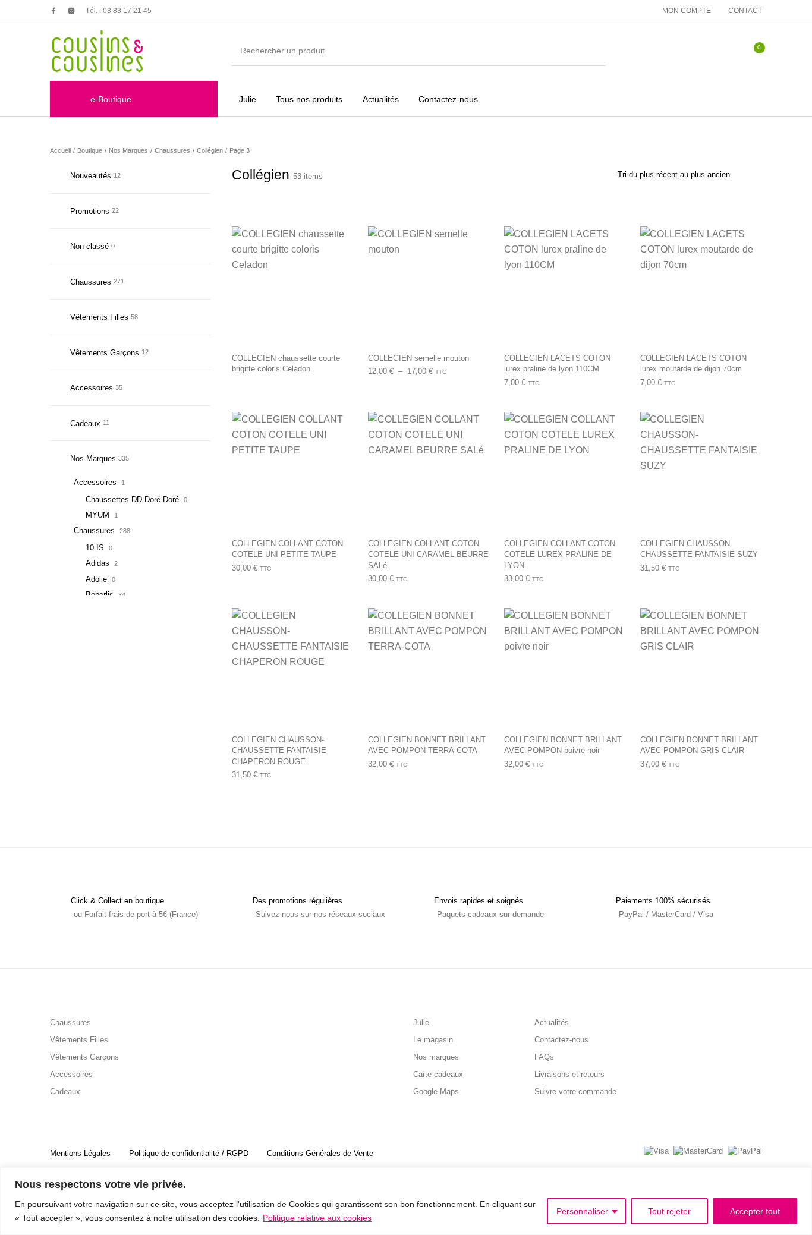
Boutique (89, 150)
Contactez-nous (561, 1039)
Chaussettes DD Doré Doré (132, 499)
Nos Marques (128, 150)
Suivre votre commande (575, 1091)
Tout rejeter (669, 1211)
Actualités (551, 1022)
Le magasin (433, 1039)
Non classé (89, 246)
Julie (421, 1022)
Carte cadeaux (438, 1074)
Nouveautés (90, 175)
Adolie (96, 579)
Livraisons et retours (569, 1074)
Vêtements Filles (99, 317)
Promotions (89, 211)
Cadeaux (85, 423)
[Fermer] (799, 1177)
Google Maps (436, 1091)
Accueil (60, 150)
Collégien (210, 150)
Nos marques (436, 1057)
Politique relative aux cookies (317, 1218)
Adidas (97, 563)
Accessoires (91, 387)
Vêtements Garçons (104, 352)
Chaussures (172, 150)
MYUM (97, 515)
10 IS (95, 547)
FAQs (544, 1057)
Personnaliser (582, 1211)
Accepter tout (755, 1211)
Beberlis (100, 594)
